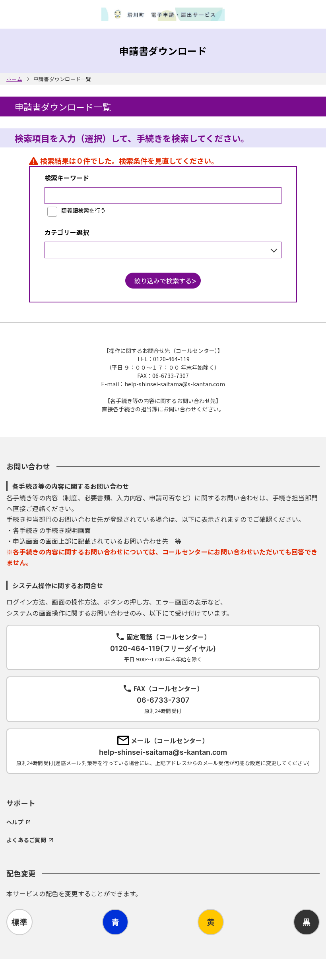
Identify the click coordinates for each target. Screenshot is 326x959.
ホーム (14, 78)
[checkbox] (77, 211)
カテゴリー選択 (67, 232)
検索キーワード (67, 177)
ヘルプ (14, 822)
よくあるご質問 (26, 840)
